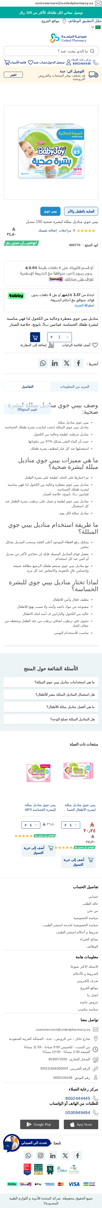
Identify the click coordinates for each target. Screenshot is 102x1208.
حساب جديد (40, 62)
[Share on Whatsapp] (43, 363)
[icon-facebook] (77, 1155)
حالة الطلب (90, 904)
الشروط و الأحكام (85, 974)
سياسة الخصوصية (86, 918)
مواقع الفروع (50, 21)
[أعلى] (8, 1146)
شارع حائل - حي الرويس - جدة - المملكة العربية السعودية (49, 1039)
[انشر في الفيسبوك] (78, 363)
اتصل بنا (92, 995)
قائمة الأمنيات (18, 62)
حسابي (93, 896)
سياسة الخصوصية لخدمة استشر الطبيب (70, 925)
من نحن (92, 911)
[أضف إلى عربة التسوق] (35, 337)
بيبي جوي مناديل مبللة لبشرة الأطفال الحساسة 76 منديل (79, 808)
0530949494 (77, 1112)
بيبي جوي (50, 211)
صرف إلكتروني (87, 981)
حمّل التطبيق (92, 21)
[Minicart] (7, 62)
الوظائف (74, 21)
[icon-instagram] (40, 1155)
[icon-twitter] (65, 1155)
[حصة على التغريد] (67, 363)
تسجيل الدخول (56, 62)
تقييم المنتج (28, 409)
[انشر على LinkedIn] (55, 363)
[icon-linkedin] (52, 1155)
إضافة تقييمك (47, 230)
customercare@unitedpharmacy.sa (64, 3)
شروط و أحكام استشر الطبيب (77, 932)
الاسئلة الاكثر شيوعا (84, 966)
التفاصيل (27, 386)
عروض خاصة (89, 1002)
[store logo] (68, 38)
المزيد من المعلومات (74, 386)
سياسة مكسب (88, 1009)
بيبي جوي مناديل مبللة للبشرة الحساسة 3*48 (40, 807)
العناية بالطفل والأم (81, 211)
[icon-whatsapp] (28, 1155)
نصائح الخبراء (89, 939)
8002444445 (77, 1098)
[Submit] (92, 50)
